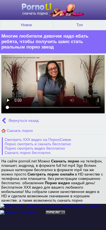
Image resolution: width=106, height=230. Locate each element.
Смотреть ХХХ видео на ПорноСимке (38, 139)
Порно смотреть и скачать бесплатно (38, 144)
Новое (26, 25)
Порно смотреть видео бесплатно (35, 148)
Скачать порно (19, 130)
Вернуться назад (23, 120)
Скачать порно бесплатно (28, 152)
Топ (79, 25)
